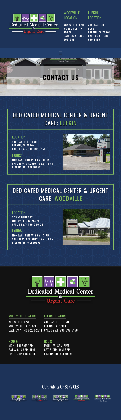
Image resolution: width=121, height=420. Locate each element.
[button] (60, 53)
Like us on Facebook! (23, 354)
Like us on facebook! (26, 167)
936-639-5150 (99, 37)
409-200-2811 (75, 37)
